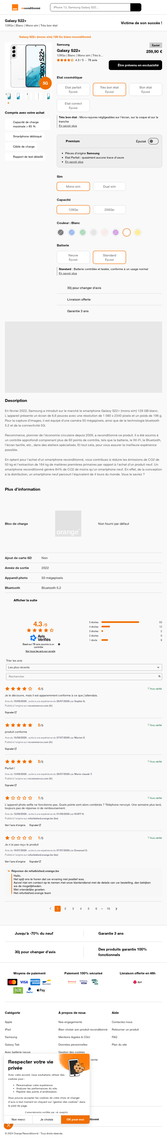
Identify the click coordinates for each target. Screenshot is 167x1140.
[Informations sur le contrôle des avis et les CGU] (59, 644)
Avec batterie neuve (18, 1052)
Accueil (7, 36)
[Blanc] (127, 232)
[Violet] (116, 232)
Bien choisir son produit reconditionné (83, 1029)
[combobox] (90, 7)
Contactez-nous (122, 1022)
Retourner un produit (125, 1029)
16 (108, 908)
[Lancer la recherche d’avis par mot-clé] (159, 677)
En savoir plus (68, 126)
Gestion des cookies (71, 1052)
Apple (8, 1022)
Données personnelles (72, 1044)
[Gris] (94, 232)
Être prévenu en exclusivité (138, 65)
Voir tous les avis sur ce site (40, 651)
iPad (8, 1029)
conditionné (30, 8)
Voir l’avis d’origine (15, 825)
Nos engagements (70, 1022)
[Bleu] (72, 232)
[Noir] (61, 232)
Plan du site (119, 1044)
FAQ (114, 1037)
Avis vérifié (156, 688)
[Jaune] (138, 232)
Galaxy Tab (12, 1044)
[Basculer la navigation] (7, 7)
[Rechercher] (135, 7)
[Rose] (105, 232)
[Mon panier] (160, 7)
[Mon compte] (153, 7)
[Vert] (83, 232)
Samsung (11, 1037)
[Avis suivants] (116, 909)
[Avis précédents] (50, 908)
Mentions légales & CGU (74, 1037)
